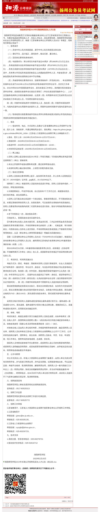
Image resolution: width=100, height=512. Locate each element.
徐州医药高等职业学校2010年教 (85, 46)
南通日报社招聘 (81, 39)
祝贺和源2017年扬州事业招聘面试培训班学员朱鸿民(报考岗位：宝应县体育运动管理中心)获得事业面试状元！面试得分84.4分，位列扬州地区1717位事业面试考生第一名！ (45, 20)
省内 (23, 23)
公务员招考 (33, 15)
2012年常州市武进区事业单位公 (85, 56)
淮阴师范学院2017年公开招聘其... (84, 75)
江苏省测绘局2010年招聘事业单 (85, 43)
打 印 (71, 501)
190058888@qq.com (55, 511)
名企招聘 (53, 15)
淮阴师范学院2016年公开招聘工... (84, 77)
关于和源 (77, 15)
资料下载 (65, 15)
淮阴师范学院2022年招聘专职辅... (84, 63)
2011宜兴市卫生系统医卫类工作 (85, 54)
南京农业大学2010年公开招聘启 (85, 48)
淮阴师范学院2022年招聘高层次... (84, 65)
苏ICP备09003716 (67, 511)
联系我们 (83, 15)
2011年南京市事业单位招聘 (84, 52)
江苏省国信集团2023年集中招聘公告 (19, 504)
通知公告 (20, 15)
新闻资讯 (59, 15)
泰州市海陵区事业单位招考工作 (85, 35)
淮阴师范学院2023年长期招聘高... (84, 61)
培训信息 (26, 15)
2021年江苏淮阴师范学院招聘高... (84, 67)
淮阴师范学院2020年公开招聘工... (84, 69)
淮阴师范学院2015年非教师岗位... (84, 79)
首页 (10, 23)
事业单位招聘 (40, 15)
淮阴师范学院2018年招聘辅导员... (84, 71)
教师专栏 (47, 15)
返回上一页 (66, 501)
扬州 (80, 29)
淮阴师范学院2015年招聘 (81, 83)
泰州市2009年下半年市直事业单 (85, 41)
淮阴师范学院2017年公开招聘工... (84, 73)
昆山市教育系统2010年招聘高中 (85, 50)
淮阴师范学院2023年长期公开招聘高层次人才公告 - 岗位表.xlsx (31, 462)
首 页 (15, 15)
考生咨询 (71, 15)
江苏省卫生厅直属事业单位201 (85, 44)
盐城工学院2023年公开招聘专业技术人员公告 (22, 506)
